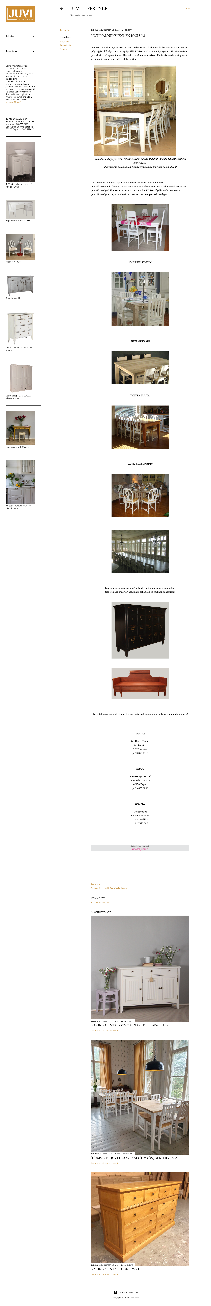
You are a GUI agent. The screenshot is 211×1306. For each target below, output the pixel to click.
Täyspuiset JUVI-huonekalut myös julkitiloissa (134, 1158)
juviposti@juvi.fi (13, 102)
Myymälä (64, 41)
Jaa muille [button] (65, 30)
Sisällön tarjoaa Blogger (128, 1292)
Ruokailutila (65, 45)
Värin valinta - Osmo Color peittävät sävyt (131, 1025)
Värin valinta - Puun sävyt (115, 1269)
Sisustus (64, 49)
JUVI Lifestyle (88, 8)
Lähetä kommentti (100, 903)
